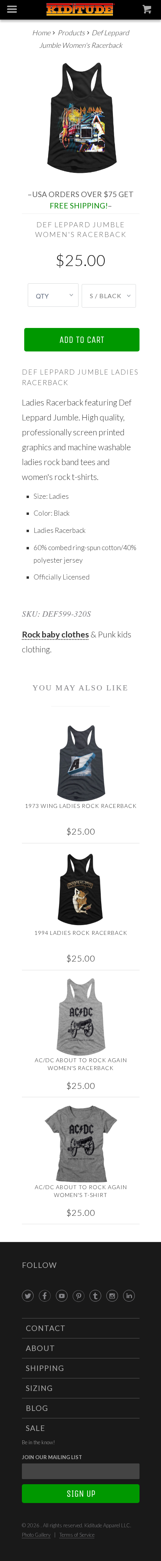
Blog (37, 1408)
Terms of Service (77, 1535)
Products (71, 32)
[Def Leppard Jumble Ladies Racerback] (81, 117)
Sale (35, 1427)
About (40, 1348)
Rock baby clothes (55, 634)
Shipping (45, 1368)
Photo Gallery (36, 1535)
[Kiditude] (80, 10)
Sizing (39, 1388)
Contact (46, 1328)
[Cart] (148, 11)
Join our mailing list (52, 1457)
